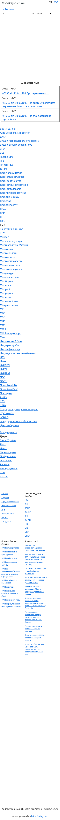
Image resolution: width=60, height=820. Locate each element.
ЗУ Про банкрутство (10, 548)
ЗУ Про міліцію (8, 587)
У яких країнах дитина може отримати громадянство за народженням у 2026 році (34, 649)
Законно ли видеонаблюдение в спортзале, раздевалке (35, 548)
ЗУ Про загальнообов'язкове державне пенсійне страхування (10, 573)
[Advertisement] (30, 50)
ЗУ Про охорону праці (11, 600)
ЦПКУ (27, 536)
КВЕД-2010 (6, 521)
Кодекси (5, 497)
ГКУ (26, 500)
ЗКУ (26, 504)
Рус (56, 1)
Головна (8, 9)
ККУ (26, 516)
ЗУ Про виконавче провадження (9, 553)
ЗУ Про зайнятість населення (9, 581)
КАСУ (27, 508)
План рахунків (7, 513)
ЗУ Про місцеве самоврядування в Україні (9, 593)
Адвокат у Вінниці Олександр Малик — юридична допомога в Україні (34, 590)
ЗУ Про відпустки (9, 558)
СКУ (26, 528)
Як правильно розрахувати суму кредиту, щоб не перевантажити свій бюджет (33, 617)
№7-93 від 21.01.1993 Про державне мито (25, 93)
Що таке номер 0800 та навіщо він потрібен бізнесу (35, 637)
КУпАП (28, 520)
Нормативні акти (8, 506)
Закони (4, 494)
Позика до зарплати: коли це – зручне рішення (34, 628)
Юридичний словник (10, 501)
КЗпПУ (28, 512)
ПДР (3, 509)
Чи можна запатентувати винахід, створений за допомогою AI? (36, 580)
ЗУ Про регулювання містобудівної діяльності (12, 605)
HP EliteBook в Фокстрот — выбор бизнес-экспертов (35, 571)
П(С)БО (4, 517)
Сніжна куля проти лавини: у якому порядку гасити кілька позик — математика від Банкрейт (35, 603)
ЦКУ (27, 532)
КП (2, 525)
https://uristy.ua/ (39, 816)
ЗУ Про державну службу (9, 563)
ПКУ (26, 524)
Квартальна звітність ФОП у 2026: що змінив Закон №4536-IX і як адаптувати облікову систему (35, 559)
